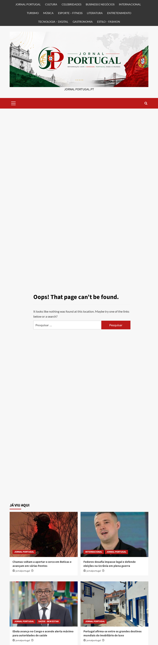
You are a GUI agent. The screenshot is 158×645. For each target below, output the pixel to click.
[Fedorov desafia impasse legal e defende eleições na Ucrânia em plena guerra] (115, 534)
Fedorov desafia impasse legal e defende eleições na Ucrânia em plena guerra (109, 564)
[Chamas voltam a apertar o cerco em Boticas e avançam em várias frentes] (44, 534)
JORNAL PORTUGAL (28, 4)
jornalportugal (23, 571)
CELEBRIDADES (71, 4)
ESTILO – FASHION (108, 21)
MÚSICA (48, 13)
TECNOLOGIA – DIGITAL (53, 21)
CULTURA (51, 4)
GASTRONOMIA (83, 21)
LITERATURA (95, 13)
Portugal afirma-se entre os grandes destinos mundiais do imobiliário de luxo (112, 633)
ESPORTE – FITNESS (70, 13)
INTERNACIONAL (130, 4)
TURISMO (33, 13)
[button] (13, 103)
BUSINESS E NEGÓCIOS (100, 4)
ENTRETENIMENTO (119, 13)
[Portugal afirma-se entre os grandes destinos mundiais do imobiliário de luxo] (115, 604)
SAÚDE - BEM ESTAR (48, 621)
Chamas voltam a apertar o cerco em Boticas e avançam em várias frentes (42, 564)
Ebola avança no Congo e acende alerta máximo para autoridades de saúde (43, 633)
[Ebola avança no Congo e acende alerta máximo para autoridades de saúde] (44, 604)
